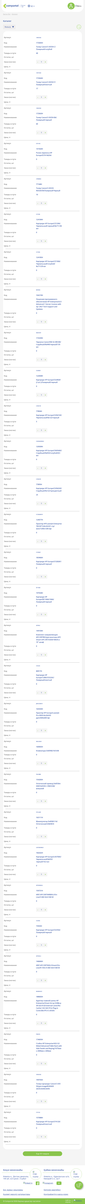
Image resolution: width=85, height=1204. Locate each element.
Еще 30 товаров (42, 1154)
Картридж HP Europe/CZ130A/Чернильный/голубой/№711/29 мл (48, 263)
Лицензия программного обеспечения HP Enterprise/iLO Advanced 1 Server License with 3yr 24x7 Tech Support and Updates (49, 304)
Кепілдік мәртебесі (52, 1190)
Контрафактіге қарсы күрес (56, 1194)
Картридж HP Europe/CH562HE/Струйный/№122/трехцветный (49, 489)
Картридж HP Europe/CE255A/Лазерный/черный (48, 931)
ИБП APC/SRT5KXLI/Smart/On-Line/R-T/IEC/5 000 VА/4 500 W (48, 966)
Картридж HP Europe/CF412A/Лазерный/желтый (48, 1122)
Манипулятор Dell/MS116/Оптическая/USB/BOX (47, 822)
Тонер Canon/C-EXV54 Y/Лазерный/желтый (46, 83)
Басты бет (6, 14)
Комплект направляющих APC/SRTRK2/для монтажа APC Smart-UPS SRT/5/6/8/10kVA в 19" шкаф (48, 638)
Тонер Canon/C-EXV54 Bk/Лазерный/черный (46, 118)
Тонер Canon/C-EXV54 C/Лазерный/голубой (46, 48)
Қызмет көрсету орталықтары (16, 1194)
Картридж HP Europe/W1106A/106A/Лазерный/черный (45, 599)
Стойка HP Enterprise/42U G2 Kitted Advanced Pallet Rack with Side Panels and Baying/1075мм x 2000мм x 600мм (49, 1047)
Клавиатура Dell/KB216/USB (47, 751)
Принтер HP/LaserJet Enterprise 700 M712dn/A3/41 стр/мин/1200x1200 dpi (49, 526)
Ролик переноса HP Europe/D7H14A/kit (44, 154)
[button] (78, 1185)
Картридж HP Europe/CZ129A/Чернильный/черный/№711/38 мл (49, 226)
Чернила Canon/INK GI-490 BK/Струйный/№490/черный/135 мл (48, 344)
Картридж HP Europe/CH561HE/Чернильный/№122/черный (49, 416)
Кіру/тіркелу (71, 6)
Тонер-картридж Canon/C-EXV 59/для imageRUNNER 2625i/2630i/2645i (48, 1086)
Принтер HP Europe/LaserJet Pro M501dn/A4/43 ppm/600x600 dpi (47, 715)
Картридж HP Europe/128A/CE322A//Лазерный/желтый (45, 677)
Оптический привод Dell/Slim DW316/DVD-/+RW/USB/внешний (48, 786)
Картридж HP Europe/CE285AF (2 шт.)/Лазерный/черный (48, 381)
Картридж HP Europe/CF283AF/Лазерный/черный (48, 562)
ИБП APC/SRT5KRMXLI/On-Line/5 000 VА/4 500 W (46, 895)
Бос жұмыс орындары (13, 1190)
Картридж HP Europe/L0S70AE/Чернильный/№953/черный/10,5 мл (48, 859)
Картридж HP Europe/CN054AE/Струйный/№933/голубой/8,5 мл (49, 453)
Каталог (15, 14)
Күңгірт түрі (23, 6)
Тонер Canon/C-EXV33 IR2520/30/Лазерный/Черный (48, 189)
